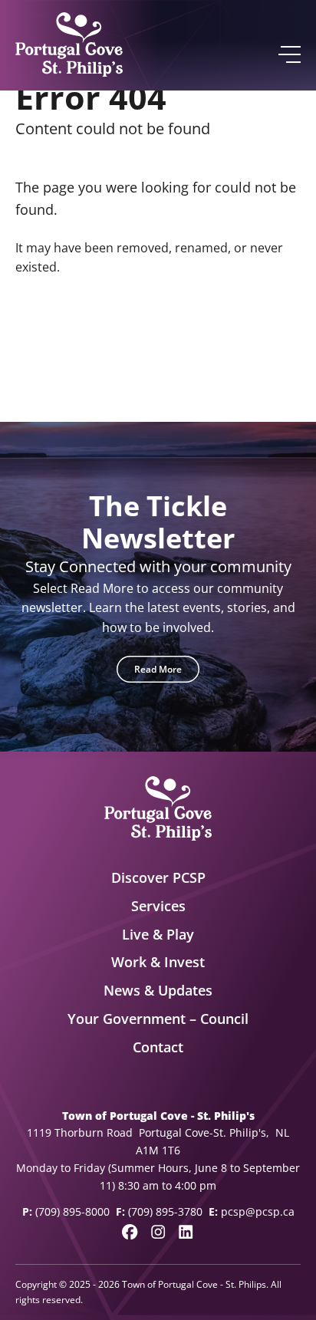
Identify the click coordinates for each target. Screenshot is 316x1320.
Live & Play (158, 934)
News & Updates (158, 990)
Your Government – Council (158, 1018)
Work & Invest (158, 962)
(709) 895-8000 (72, 1211)
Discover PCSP (158, 877)
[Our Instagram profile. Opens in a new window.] (158, 1231)
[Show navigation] (288, 54)
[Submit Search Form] (282, 341)
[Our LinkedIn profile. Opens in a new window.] (185, 1231)
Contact (158, 1047)
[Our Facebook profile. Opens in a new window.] (129, 1231)
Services (158, 906)
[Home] (69, 45)
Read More (158, 669)
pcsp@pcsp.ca (258, 1211)
